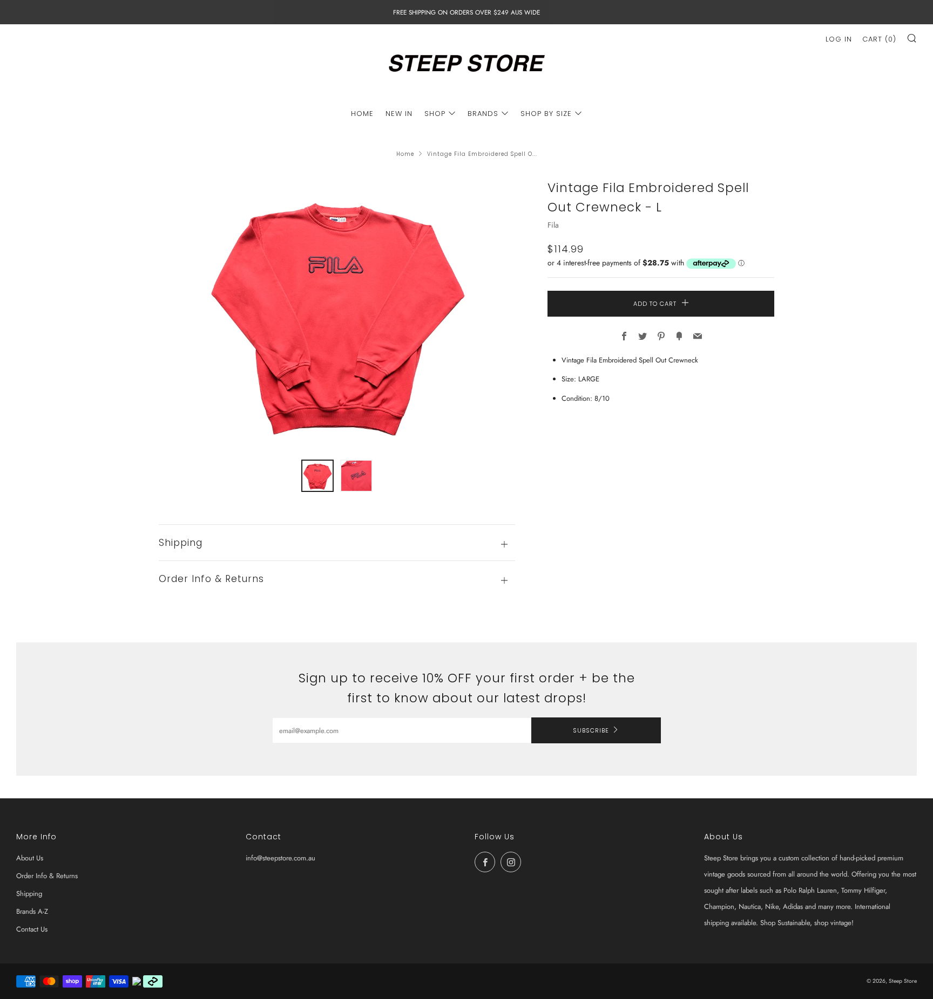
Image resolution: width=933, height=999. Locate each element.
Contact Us (32, 929)
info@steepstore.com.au (280, 858)
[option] (336, 312)
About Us (29, 858)
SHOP (434, 113)
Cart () (879, 39)
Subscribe (591, 730)
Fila (553, 225)
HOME (362, 113)
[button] (317, 476)
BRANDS (483, 113)
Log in (839, 39)
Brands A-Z (32, 911)
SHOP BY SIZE (546, 113)
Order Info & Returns (47, 876)
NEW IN (399, 113)
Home (405, 154)
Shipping (29, 893)
